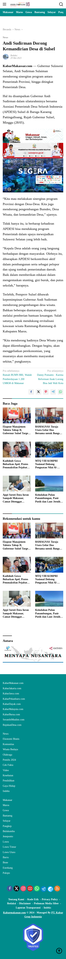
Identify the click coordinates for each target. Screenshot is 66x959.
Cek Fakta (8, 765)
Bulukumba (9, 831)
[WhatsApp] (37, 889)
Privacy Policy (50, 899)
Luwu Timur (9, 847)
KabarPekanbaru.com (14, 698)
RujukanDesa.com (12, 725)
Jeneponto (8, 836)
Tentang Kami (16, 899)
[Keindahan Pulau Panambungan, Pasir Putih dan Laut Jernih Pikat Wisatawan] (49, 483)
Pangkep (7, 826)
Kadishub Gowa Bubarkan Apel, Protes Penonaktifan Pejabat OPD (15, 464)
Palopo (6, 873)
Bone (5, 862)
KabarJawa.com (11, 693)
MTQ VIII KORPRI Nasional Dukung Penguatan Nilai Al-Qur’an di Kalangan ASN (46, 464)
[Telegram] (44, 889)
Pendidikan (8, 780)
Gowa (6, 810)
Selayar (6, 820)
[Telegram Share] (53, 392)
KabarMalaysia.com (13, 709)
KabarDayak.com (12, 704)
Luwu (6, 841)
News (5, 37)
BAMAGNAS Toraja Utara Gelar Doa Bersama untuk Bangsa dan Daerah (48, 430)
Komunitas (8, 744)
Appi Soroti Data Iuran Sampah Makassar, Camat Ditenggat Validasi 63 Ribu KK (16, 498)
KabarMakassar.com (13, 683)
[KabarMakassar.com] (20, 4)
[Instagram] (23, 889)
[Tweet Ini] (38, 392)
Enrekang (8, 867)
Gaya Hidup (9, 786)
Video (6, 770)
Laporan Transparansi (28, 907)
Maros (6, 805)
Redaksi (13, 55)
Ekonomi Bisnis (11, 739)
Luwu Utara (9, 852)
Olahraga (7, 754)
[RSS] (57, 889)
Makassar (7, 800)
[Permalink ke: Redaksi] (6, 56)
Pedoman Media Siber (46, 903)
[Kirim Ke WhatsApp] (60, 392)
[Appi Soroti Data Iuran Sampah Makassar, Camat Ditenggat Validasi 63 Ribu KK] (17, 483)
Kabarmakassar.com (14, 912)
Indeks (6, 791)
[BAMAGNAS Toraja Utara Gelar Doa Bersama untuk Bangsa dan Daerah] (49, 415)
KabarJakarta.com (12, 688)
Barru (6, 857)
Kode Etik (33, 899)
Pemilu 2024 (9, 759)
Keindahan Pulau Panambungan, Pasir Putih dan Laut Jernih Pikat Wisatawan (47, 498)
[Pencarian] (61, 4)
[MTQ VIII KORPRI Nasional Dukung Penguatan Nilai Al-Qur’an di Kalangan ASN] (49, 449)
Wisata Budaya (10, 749)
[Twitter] (16, 889)
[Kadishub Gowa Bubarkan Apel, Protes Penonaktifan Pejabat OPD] (17, 449)
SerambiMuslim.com (13, 719)
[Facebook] (10, 889)
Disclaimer (25, 903)
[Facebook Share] (31, 392)
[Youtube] (30, 889)
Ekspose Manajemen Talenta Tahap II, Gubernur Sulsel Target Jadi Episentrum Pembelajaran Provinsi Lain (16, 430)
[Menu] (5, 4)
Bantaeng (7, 815)
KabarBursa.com (11, 714)
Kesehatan (8, 775)
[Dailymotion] (50, 889)
